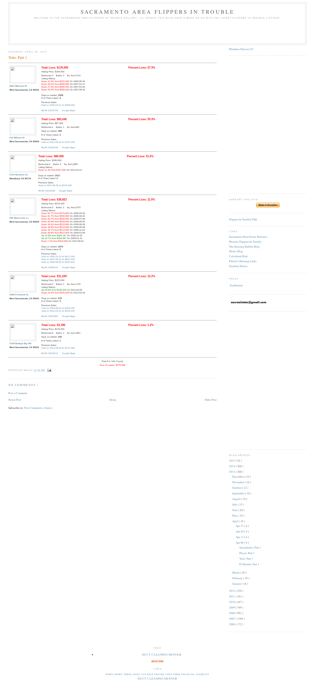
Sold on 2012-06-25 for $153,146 (58, 142)
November (238, 482)
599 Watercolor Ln (18, 218)
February (237, 578)
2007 (232, 618)
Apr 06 (240, 542)
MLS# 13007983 (49, 316)
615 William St (16, 137)
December (238, 476)
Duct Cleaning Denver (162, 654)
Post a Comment (17, 393)
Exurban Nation (238, 266)
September (238, 493)
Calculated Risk (238, 256)
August (236, 499)
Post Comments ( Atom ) (38, 408)
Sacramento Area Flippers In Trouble (158, 11)
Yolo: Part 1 (246, 558)
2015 (232, 460)
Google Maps (68, 110)
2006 (232, 624)
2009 (232, 607)
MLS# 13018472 (49, 353)
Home (113, 400)
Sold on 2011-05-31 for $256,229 (58, 311)
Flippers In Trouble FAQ (243, 219)
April (235, 521)
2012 (232, 591)
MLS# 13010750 (49, 110)
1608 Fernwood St (18, 294)
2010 (232, 602)
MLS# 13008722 (49, 267)
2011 (232, 596)
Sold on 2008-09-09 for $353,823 (58, 262)
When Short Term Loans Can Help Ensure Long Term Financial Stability (157, 674)
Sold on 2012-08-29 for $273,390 (58, 348)
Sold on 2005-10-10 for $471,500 (58, 256)
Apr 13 (240, 537)
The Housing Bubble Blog (244, 246)
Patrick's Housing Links (242, 261)
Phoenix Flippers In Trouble (245, 242)
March (236, 572)
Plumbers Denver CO (241, 49)
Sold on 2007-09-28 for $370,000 (55, 185)
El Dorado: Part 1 (249, 564)
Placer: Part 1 (247, 553)
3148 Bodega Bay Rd (20, 343)
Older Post (211, 400)
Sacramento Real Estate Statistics (248, 237)
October (237, 488)
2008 (232, 613)
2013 (232, 472)
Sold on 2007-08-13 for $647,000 (58, 259)
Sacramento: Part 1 (250, 547)
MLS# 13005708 (49, 147)
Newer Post (14, 400)
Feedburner (236, 285)
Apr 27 (240, 526)
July (235, 504)
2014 (232, 466)
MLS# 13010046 (46, 191)
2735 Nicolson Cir (18, 174)
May (235, 515)
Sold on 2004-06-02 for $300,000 (58, 308)
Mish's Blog (236, 251)
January (237, 584)
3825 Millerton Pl (18, 86)
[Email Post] (48, 370)
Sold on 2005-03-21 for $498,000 (58, 105)
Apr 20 (240, 531)
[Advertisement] (158, 33)
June (235, 510)
